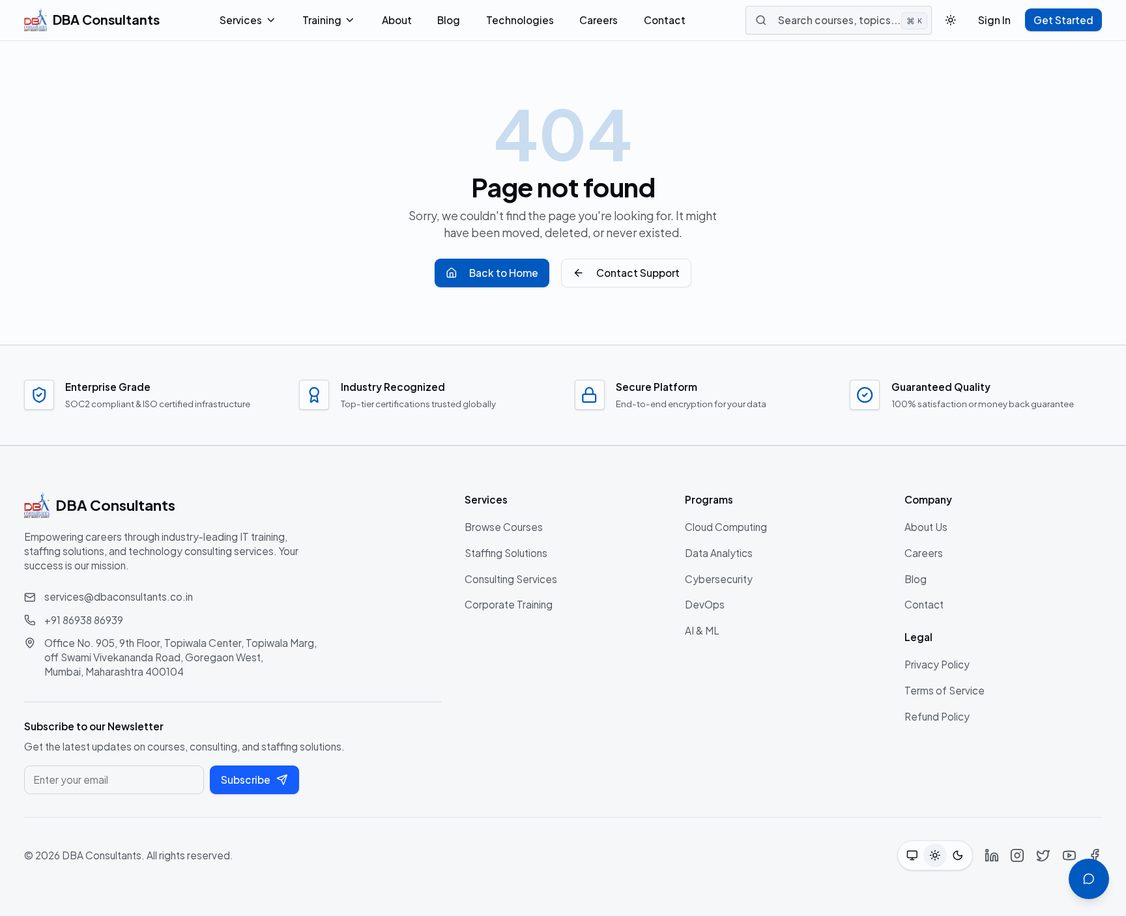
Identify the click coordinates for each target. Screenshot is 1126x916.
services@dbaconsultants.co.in (118, 596)
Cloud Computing (726, 527)
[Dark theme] (958, 855)
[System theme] (912, 855)
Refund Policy (937, 716)
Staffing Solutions (506, 553)
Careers (598, 20)
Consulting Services (511, 579)
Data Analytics (719, 553)
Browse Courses (504, 527)
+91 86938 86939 (83, 620)
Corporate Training (509, 604)
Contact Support (638, 272)
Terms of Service (944, 690)
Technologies (520, 20)
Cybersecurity (719, 579)
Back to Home (503, 272)
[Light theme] (934, 855)
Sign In (994, 20)
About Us (925, 527)
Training (321, 20)
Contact (665, 20)
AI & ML (702, 630)
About (397, 20)
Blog (448, 20)
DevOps (705, 604)
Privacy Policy (937, 664)
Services (241, 20)
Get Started (1063, 20)
